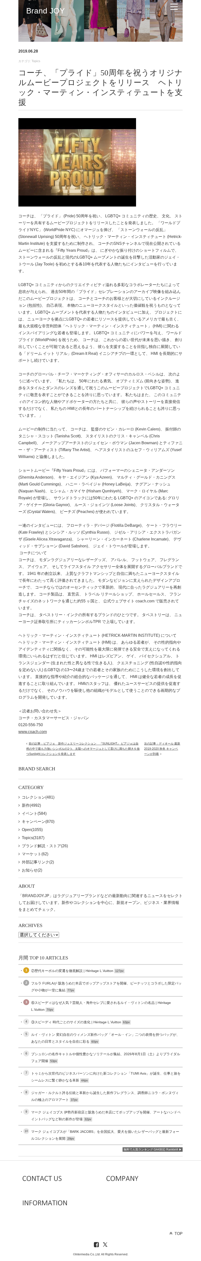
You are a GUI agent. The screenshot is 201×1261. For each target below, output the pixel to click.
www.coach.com (32, 732)
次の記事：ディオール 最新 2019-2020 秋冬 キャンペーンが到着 (162, 749)
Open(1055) (32, 830)
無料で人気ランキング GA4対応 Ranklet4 (151, 1149)
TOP (179, 1234)
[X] (105, 1245)
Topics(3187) (33, 838)
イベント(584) (34, 813)
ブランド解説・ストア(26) (45, 846)
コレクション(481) (38, 797)
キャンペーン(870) (38, 821)
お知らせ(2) (32, 870)
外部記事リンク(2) (38, 862)
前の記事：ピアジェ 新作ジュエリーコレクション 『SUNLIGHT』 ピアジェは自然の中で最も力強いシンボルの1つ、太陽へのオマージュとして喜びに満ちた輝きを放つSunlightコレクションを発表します (83, 749)
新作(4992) (31, 805)
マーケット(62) (35, 854)
